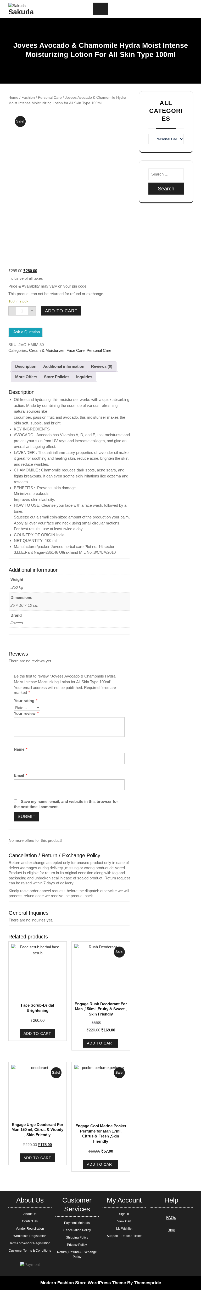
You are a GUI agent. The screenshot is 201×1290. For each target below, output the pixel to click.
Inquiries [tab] (84, 377)
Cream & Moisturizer (46, 350)
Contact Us (30, 1221)
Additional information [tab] (63, 366)
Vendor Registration (30, 1228)
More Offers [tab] (26, 377)
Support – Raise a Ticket (124, 1236)
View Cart (124, 1221)
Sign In (124, 1214)
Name (20, 749)
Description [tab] (25, 366)
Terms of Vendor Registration (30, 1243)
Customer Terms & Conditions (30, 1250)
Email (20, 775)
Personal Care (50, 98)
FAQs (171, 1217)
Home (13, 98)
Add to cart (61, 310)
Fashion (28, 98)
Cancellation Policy (77, 1230)
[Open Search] (162, 9)
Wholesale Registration (30, 1236)
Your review (26, 713)
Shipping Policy (77, 1237)
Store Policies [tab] (56, 377)
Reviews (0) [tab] (101, 366)
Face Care (75, 350)
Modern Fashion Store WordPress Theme (83, 1282)
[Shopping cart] (171, 9)
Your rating (25, 700)
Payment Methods (77, 1223)
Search (166, 188)
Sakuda (21, 12)
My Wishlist (124, 1228)
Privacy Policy (77, 1245)
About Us (29, 1214)
